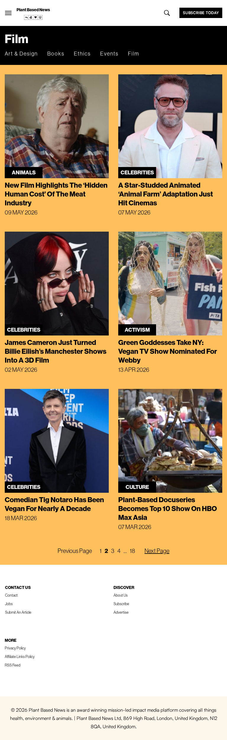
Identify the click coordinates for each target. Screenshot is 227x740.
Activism (137, 329)
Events (109, 53)
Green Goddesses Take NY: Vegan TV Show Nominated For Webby (167, 351)
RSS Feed (12, 665)
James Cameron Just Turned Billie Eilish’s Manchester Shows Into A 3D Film (55, 351)
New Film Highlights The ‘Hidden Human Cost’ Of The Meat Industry (56, 194)
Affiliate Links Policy (20, 656)
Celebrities (137, 172)
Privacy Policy (15, 648)
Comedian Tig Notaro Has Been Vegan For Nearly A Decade (54, 504)
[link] (33, 17)
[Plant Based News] (8, 13)
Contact (11, 595)
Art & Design (21, 53)
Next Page (157, 550)
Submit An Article (18, 612)
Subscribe (121, 603)
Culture (137, 487)
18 (132, 550)
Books (55, 53)
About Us (121, 595)
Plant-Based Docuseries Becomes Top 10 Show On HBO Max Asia (167, 508)
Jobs (9, 603)
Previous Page (75, 550)
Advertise (121, 612)
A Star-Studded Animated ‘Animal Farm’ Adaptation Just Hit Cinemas (165, 194)
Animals (24, 172)
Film (133, 53)
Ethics (82, 53)
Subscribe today (201, 12)
